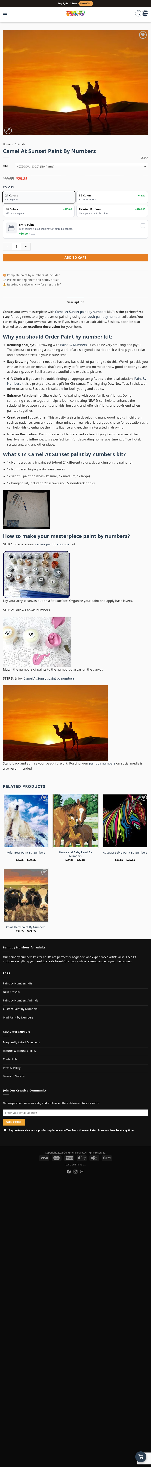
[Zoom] (8, 130)
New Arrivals (11, 992)
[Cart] (145, 13)
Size (5, 166)
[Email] (82, 1171)
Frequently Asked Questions (21, 1042)
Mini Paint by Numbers (18, 1017)
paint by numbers (105, 536)
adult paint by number (104, 316)
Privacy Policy (11, 1068)
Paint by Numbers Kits (17, 983)
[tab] (75, 302)
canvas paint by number (53, 544)
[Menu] (6, 13)
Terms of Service (14, 1076)
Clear (144, 157)
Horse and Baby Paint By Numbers (75, 854)
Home (7, 144)
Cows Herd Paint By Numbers (25, 927)
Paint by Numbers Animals (20, 1000)
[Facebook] (69, 1171)
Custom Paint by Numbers (20, 1009)
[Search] (138, 13)
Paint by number (82, 336)
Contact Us (10, 1059)
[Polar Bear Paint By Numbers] (26, 821)
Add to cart (75, 257)
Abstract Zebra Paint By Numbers (125, 852)
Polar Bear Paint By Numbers (25, 852)
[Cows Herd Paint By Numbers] (26, 895)
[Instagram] (75, 1171)
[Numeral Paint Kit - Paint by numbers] (75, 13)
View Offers (86, 3)
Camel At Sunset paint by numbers (80, 312)
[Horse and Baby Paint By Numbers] (75, 821)
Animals (20, 144)
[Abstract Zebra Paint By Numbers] (125, 821)
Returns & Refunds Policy (19, 1051)
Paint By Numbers (73, 345)
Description (75, 302)
